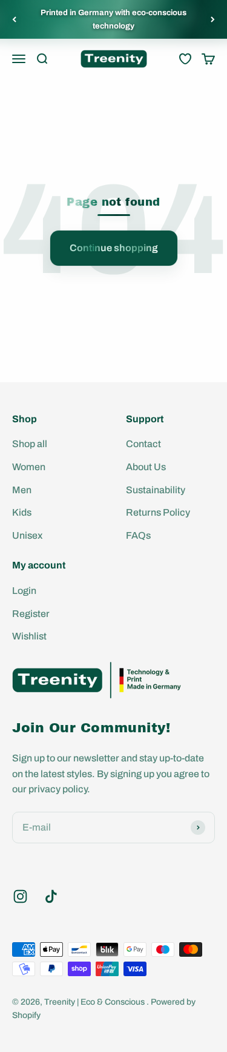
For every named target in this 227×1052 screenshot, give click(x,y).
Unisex (27, 535)
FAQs (138, 535)
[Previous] (14, 19)
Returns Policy (158, 512)
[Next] (213, 19)
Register (31, 614)
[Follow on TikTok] (51, 896)
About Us (146, 467)
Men (21, 490)
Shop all (29, 444)
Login (24, 590)
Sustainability (155, 490)
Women (28, 467)
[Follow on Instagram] (20, 896)
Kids (21, 512)
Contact (143, 444)
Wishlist (29, 636)
